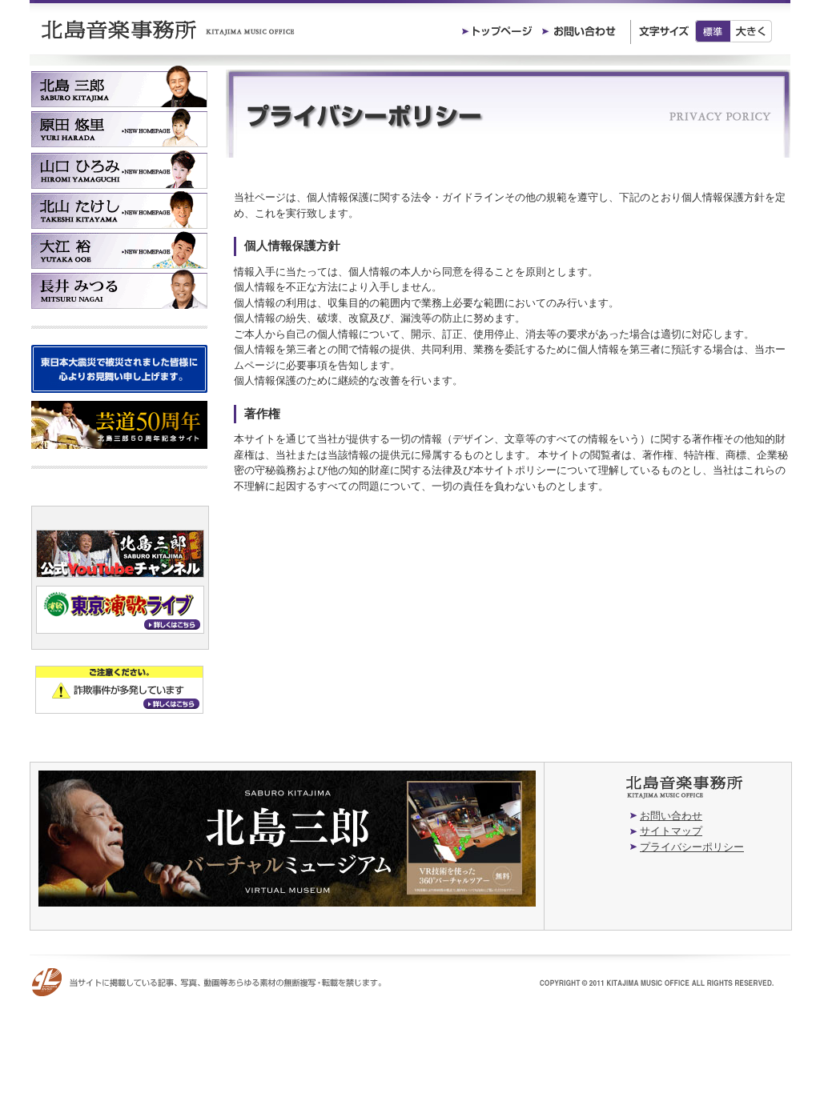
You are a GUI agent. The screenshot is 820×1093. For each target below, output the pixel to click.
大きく (751, 31)
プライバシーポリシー (692, 847)
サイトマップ (671, 831)
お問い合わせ (671, 816)
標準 (712, 31)
